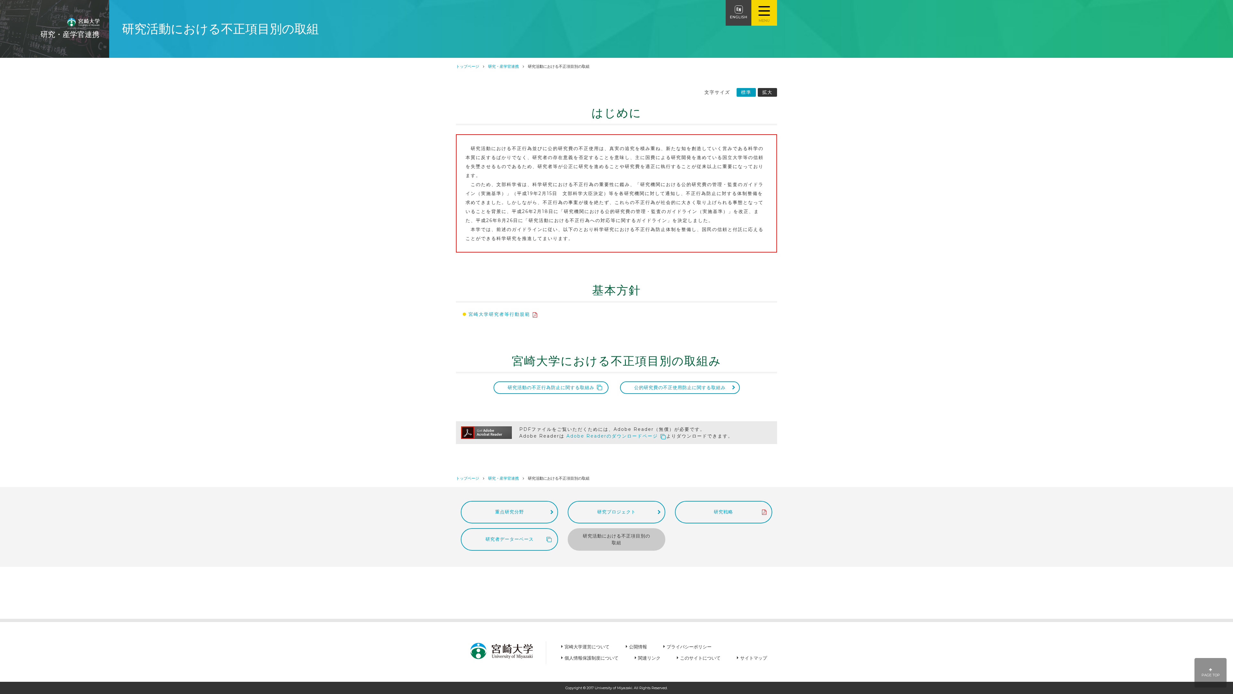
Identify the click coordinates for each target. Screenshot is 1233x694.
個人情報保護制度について (591, 658)
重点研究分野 (509, 512)
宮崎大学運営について (586, 647)
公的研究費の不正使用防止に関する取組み (680, 387)
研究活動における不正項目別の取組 (616, 539)
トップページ (467, 66)
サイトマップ (753, 658)
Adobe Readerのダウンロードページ (612, 436)
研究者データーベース (509, 539)
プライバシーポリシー (689, 647)
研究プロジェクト (616, 512)
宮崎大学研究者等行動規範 (499, 314)
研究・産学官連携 (503, 66)
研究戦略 (723, 512)
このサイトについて (700, 658)
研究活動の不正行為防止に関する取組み (551, 387)
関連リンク (649, 658)
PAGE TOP (1211, 675)
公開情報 (638, 647)
